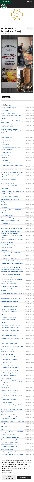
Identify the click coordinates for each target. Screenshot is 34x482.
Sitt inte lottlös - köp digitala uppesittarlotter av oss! (8, 180)
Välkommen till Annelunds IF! (9, 446)
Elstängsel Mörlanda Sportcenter (10, 199)
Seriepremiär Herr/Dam (7, 140)
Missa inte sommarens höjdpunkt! (10, 440)
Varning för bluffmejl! (7, 163)
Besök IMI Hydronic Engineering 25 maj (12, 346)
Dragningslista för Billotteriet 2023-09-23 (12, 432)
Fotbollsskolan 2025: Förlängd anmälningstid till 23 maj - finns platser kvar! (12, 235)
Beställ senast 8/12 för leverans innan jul (12, 194)
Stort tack (3, 212)
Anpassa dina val (7, 472)
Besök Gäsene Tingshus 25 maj (10, 330)
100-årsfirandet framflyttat (8, 375)
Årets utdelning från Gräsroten (10, 196)
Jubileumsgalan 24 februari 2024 (10, 400)
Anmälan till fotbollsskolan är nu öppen (12, 135)
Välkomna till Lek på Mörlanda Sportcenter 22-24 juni (9, 126)
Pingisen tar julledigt (6, 277)
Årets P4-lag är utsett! (7, 449)
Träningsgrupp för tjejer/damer (10, 452)
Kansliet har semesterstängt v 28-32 (11, 116)
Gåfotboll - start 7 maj (7, 242)
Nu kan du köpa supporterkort (9, 365)
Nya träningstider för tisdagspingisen (11, 298)
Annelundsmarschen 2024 (8, 393)
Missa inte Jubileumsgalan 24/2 (9, 390)
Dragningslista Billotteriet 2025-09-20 (11, 210)
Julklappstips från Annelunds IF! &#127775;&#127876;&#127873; (10, 418)
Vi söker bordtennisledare (8, 309)
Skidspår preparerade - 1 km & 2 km (11, 170)
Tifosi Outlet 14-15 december (9, 284)
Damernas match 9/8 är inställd (10, 220)
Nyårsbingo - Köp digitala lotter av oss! (12, 271)
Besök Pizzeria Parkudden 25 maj (11, 30)
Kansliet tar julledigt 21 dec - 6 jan (10, 274)
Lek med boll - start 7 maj (8, 245)
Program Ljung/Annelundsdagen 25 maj (12, 338)
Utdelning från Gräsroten (8, 414)
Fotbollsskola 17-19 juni (7, 351)
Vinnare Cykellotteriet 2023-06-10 (10, 437)
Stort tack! (3, 118)
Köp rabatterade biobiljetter (9, 312)
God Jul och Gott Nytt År (7, 183)
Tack (2, 429)
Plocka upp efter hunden (8, 215)
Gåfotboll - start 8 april (7, 150)
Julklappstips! (4, 188)
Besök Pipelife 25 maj (7, 341)
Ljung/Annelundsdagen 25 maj (9, 349)
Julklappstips (4, 296)
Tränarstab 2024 (5, 426)
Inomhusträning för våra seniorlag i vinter (13, 293)
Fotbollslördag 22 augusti (8, 113)
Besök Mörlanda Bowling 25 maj (10, 328)
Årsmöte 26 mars (5, 255)
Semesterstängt (5, 223)
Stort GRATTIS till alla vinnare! (9, 317)
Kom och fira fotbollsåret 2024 (9, 306)
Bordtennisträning (6, 304)
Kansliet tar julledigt (6, 402)
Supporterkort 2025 (6, 247)
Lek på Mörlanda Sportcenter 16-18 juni (12, 228)
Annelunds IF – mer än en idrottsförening (12, 454)
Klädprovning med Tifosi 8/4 (9, 359)
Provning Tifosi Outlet (7, 250)
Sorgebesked (4, 160)
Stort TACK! (4, 207)
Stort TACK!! (4, 314)
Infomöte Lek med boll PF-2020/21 (10, 253)
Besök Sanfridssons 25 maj (8, 335)
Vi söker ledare (5, 387)
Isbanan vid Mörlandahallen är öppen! (12, 172)
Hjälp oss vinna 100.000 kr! (8, 357)
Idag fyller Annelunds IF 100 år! (9, 370)
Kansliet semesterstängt (8, 320)
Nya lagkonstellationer (7, 202)
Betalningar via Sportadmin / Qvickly (11, 373)
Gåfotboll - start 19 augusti (8, 108)
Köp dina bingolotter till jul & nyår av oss (12, 191)
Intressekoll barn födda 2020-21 (10, 258)
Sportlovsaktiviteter (6, 378)
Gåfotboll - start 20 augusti (8, 218)
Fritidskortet (4, 204)
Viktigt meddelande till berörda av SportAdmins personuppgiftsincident (11, 268)
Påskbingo (4, 158)
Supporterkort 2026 (6, 137)
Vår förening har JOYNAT (8, 385)
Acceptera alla (24, 477)
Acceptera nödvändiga (9, 477)
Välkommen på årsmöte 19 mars (10, 367)
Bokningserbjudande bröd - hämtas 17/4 (12, 147)
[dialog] (17, 469)
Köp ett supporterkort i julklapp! (10, 286)
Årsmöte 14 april (5, 155)
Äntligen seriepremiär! (7, 354)
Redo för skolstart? (6, 110)
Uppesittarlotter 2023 (7, 412)
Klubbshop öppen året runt (8, 434)
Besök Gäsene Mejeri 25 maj (9, 343)
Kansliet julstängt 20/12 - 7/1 (9, 186)
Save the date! (5, 424)
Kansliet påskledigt (6, 152)
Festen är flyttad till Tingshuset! (10, 301)
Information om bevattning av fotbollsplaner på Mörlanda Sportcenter (12, 443)
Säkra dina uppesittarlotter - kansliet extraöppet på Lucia (11, 280)
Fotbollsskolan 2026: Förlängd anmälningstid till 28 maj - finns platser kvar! (12, 130)
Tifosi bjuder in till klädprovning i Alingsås (12, 421)
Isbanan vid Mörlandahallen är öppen (11, 409)
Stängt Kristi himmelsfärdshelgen (10, 231)
